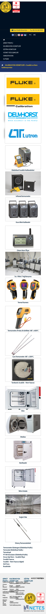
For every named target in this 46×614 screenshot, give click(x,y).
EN (34, 35)
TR (30, 35)
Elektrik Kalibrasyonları (20, 586)
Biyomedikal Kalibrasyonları (20, 582)
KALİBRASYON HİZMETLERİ (12, 46)
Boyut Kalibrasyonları (14, 586)
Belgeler (5, 589)
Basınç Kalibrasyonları (14, 582)
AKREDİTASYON (8, 56)
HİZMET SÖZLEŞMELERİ (10, 53)
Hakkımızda (6, 582)
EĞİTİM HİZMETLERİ (9, 49)
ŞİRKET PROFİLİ (8, 43)
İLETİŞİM (6, 59)
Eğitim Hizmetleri (27, 582)
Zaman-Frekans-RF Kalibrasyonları (14, 591)
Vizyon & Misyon (5, 586)
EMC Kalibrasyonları (20, 590)
